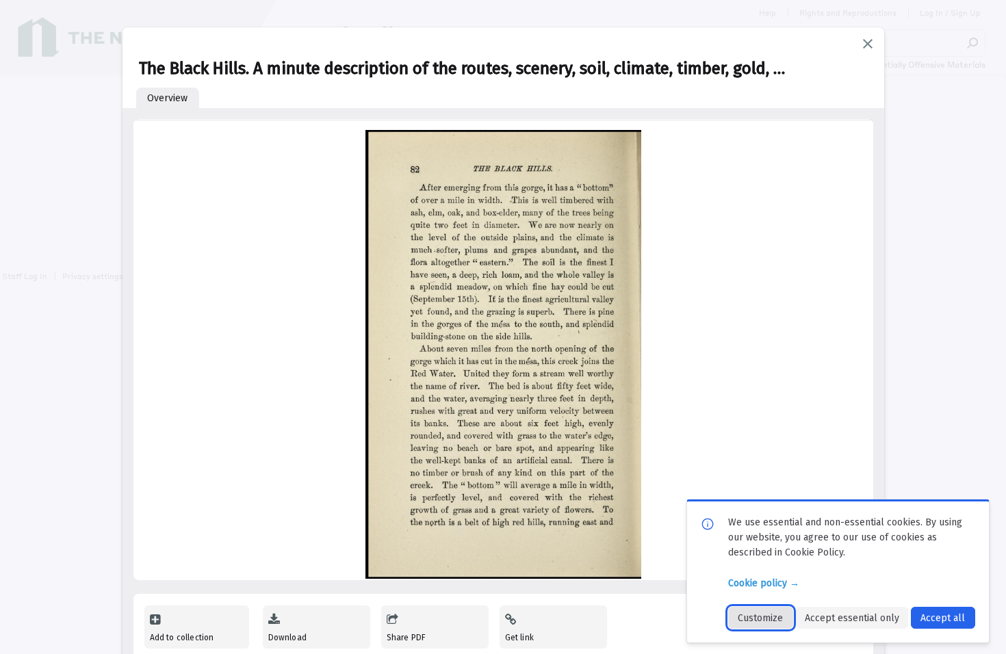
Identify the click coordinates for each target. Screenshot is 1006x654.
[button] (868, 44)
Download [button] (287, 637)
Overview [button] (167, 98)
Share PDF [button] (406, 637)
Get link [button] (519, 637)
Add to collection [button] (182, 637)
